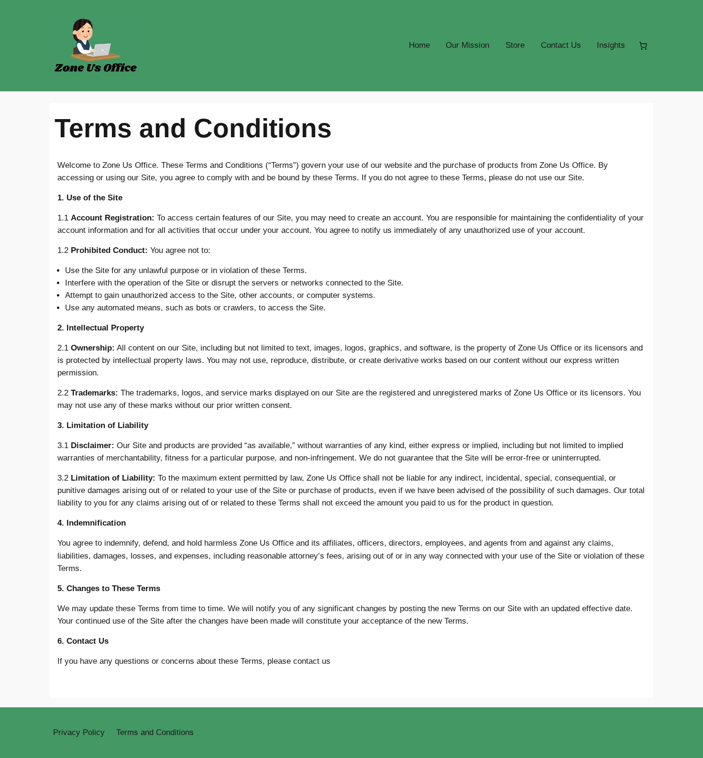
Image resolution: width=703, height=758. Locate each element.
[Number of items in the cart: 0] (643, 45)
